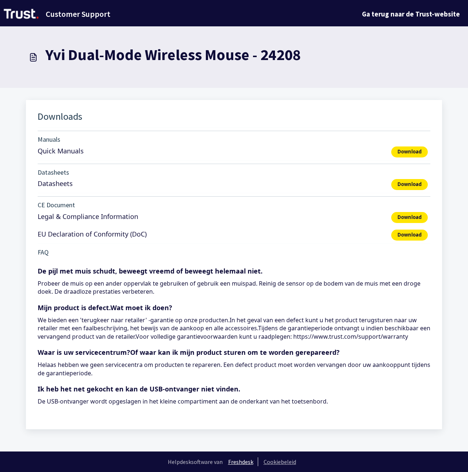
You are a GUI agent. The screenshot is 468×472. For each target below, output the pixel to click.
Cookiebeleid (280, 461)
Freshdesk (240, 461)
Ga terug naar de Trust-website (411, 14)
